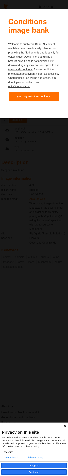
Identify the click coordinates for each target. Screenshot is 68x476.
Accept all (34, 465)
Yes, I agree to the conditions (34, 96)
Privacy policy (35, 457)
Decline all (34, 472)
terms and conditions (20, 69)
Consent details (10, 457)
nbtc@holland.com (19, 86)
